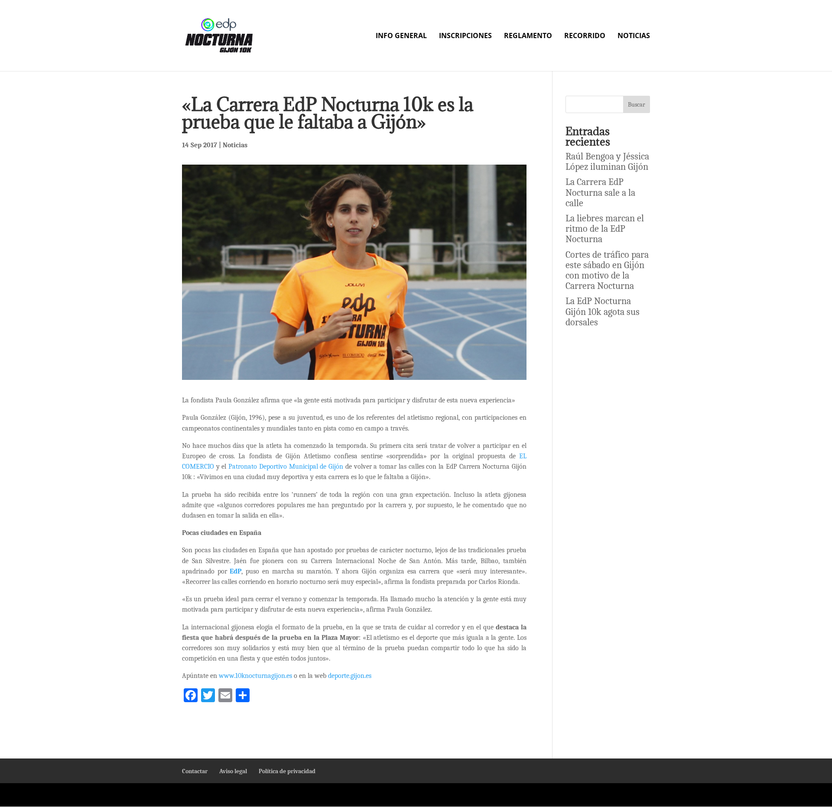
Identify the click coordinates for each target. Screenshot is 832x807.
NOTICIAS (634, 36)
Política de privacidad (287, 771)
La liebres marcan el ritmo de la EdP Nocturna (605, 229)
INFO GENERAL (401, 36)
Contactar (195, 771)
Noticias (235, 145)
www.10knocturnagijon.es (255, 676)
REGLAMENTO (528, 36)
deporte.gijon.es (349, 676)
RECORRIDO (584, 36)
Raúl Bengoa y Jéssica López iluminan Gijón (607, 161)
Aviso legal (233, 771)
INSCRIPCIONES (465, 36)
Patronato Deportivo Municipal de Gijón (285, 466)
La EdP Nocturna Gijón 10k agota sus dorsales (603, 311)
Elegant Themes (270, 795)
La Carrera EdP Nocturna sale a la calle (600, 192)
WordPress (402, 795)
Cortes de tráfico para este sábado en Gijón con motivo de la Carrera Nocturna (607, 270)
